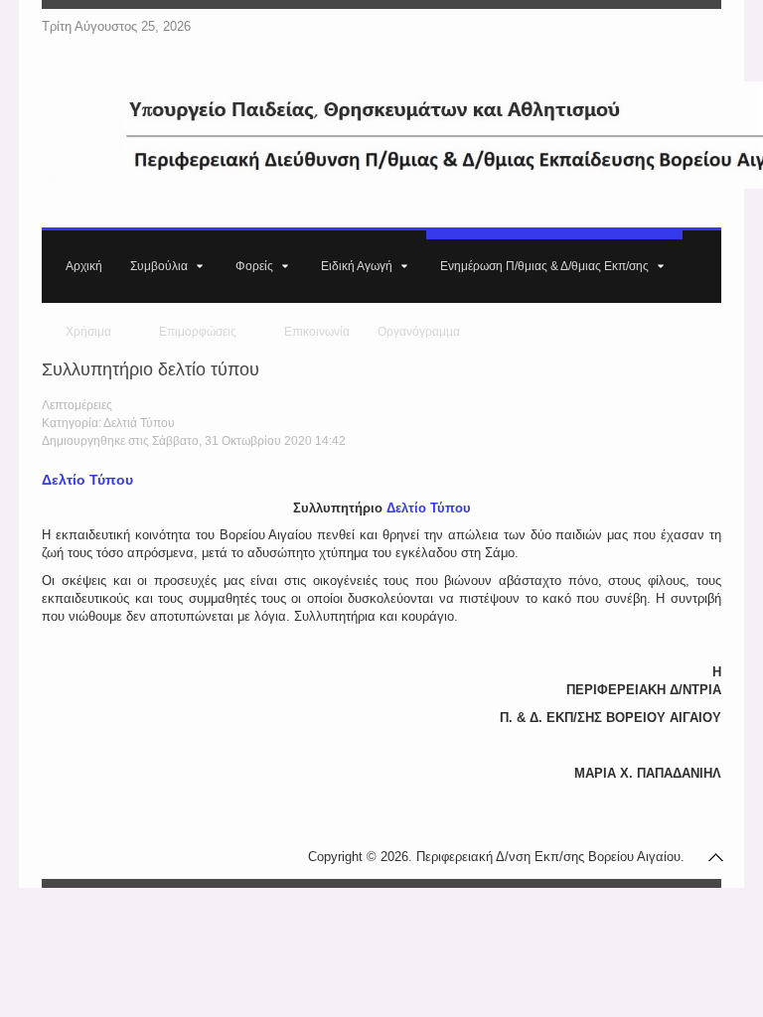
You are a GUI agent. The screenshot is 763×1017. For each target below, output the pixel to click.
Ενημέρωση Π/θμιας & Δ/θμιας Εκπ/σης (544, 266)
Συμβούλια (159, 266)
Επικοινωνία (317, 332)
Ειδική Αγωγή (356, 266)
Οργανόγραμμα (419, 332)
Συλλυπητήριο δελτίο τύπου (150, 369)
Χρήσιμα (88, 332)
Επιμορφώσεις (197, 332)
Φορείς (254, 266)
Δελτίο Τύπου (87, 480)
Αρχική (84, 266)
